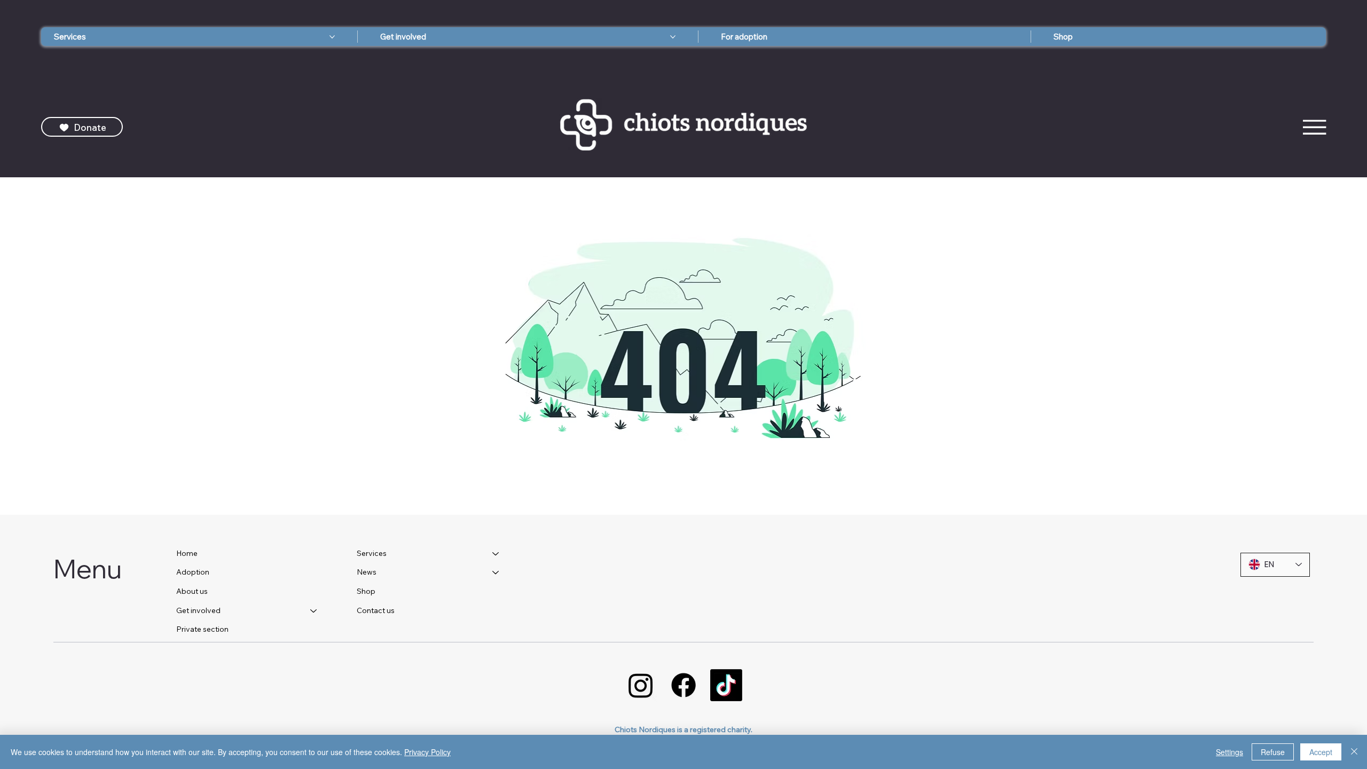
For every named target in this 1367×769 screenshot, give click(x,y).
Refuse (1273, 752)
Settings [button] (1229, 752)
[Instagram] (641, 685)
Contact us (376, 610)
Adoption (192, 572)
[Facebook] (683, 685)
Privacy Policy (427, 752)
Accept (1320, 752)
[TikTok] (726, 685)
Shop (366, 591)
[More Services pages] (332, 37)
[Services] (496, 553)
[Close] (1354, 751)
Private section (202, 629)
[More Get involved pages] (672, 37)
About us (192, 591)
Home (187, 553)
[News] (496, 572)
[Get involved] (314, 611)
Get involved (198, 610)
